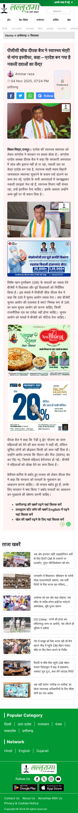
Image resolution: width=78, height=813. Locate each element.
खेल (69, 19)
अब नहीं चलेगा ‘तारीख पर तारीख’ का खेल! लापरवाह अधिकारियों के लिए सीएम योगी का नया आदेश (54, 689)
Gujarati (42, 751)
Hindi (8, 751)
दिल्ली (4, 28)
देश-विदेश (23, 19)
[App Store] (51, 787)
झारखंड (50, 28)
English (24, 751)
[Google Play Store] (24, 787)
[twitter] (44, 779)
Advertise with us (50, 798)
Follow (48, 96)
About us (28, 798)
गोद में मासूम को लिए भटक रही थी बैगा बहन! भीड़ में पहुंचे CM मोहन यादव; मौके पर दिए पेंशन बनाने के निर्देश (53, 645)
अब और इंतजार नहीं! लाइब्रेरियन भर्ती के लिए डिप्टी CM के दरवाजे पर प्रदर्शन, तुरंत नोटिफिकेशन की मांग (53, 558)
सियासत (34, 35)
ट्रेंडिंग (56, 19)
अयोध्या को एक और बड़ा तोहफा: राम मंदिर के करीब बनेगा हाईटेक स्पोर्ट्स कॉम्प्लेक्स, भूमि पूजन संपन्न (52, 602)
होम (8, 19)
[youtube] (58, 779)
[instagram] (51, 779)
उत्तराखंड (30, 28)
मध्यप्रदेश (62, 28)
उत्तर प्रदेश (16, 28)
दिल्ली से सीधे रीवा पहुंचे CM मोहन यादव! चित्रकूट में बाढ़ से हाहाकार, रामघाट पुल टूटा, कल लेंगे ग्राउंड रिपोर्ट (54, 667)
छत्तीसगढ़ (22, 35)
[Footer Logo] (39, 769)
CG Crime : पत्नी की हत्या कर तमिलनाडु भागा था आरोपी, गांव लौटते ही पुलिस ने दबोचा (54, 624)
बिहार (40, 28)
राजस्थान (43, 724)
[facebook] (37, 779)
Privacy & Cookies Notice (21, 803)
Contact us (11, 798)
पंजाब (58, 724)
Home (9, 35)
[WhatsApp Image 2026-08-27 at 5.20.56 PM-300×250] (39, 431)
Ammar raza (24, 74)
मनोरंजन (40, 19)
